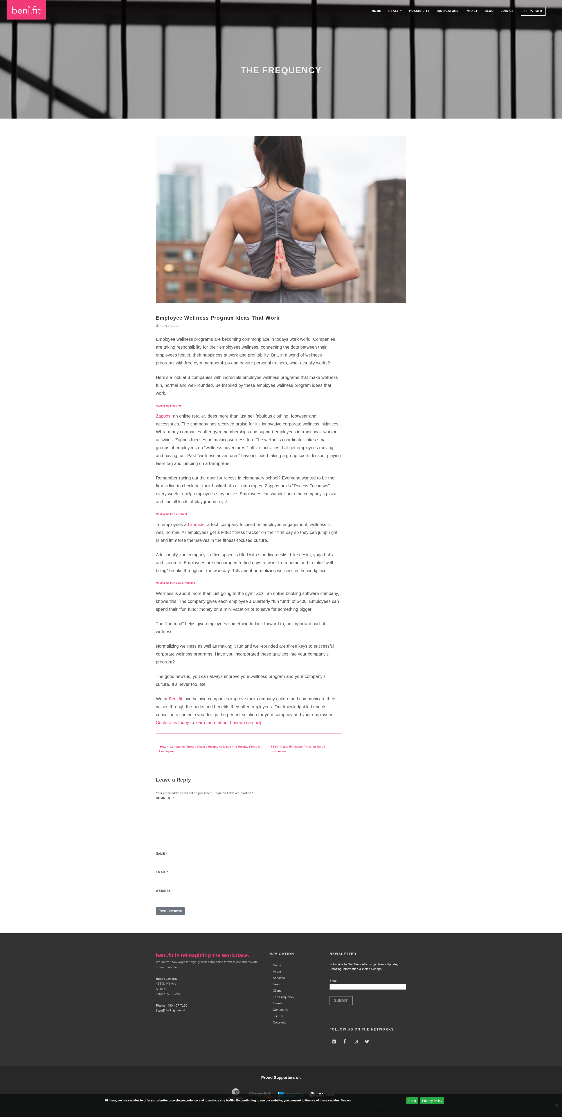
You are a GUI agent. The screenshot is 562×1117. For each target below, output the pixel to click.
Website (163, 890)
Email (162, 872)
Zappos (163, 416)
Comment (165, 798)
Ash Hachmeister (169, 326)
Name (162, 853)
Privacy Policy (432, 1101)
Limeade (196, 524)
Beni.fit (175, 698)
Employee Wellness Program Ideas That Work (217, 318)
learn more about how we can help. (229, 722)
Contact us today (172, 722)
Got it (412, 1101)
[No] (556, 1105)
